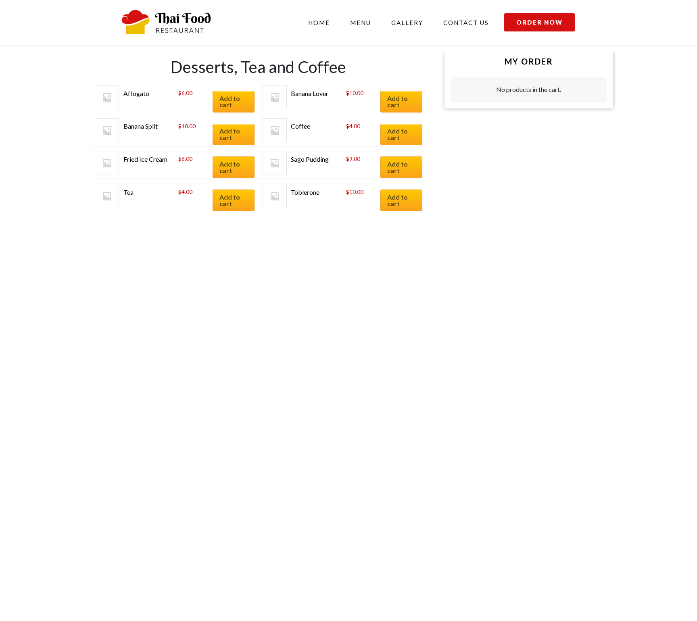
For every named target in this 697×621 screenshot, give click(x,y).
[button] (539, 22)
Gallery (407, 22)
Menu (360, 22)
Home (319, 22)
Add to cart (229, 101)
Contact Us (466, 22)
